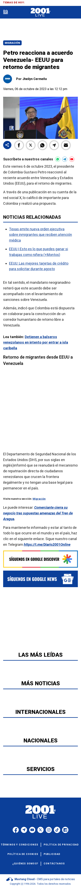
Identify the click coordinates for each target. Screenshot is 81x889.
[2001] (40, 12)
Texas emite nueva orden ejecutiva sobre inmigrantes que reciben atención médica (40, 234)
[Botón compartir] (7, 145)
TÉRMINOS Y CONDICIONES (19, 844)
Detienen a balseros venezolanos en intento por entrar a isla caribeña (35, 342)
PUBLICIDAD (52, 854)
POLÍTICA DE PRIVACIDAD (61, 844)
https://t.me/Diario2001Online (47, 544)
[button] (19, 145)
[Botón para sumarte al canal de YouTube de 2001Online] (71, 159)
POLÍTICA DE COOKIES (22, 854)
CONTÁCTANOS (54, 863)
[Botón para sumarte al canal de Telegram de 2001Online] (64, 159)
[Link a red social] (16, 830)
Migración (12, 42)
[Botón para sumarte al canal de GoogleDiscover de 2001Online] (40, 559)
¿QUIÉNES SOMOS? (25, 863)
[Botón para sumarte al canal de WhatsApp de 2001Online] (57, 159)
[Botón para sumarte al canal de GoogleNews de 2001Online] (40, 579)
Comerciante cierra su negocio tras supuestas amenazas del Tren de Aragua (38, 513)
